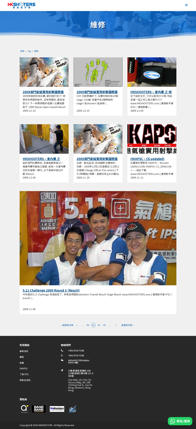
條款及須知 (25, 380)
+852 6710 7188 (76, 350)
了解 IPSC (24, 374)
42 (99, 325)
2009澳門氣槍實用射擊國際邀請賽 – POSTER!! (97, 160)
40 (88, 325)
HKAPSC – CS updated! (147, 158)
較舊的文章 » (127, 325)
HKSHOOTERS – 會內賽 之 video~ (41, 160)
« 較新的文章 (67, 325)
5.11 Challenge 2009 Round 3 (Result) (51, 290)
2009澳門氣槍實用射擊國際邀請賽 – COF (97, 94)
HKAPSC (24, 368)
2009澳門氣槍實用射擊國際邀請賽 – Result (43, 94)
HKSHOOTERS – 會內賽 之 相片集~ (151, 94)
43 (104, 325)
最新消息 (24, 351)
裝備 (22, 362)
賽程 (22, 356)
